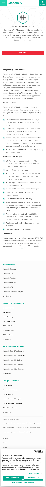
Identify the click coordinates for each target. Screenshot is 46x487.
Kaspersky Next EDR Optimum (13, 360)
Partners (5, 447)
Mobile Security (8, 317)
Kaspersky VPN (8, 287)
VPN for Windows (8, 326)
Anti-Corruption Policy (22, 423)
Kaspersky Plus (8, 273)
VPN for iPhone (8, 335)
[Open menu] (3, 3)
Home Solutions (9, 264)
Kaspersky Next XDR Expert (12, 399)
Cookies (13, 423)
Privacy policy (6, 423)
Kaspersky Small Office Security (13, 351)
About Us (5, 443)
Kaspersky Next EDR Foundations (14, 355)
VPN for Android (8, 330)
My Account (42, 4)
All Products (7, 373)
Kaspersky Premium (9, 278)
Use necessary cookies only (23, 482)
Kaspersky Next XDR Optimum (13, 364)
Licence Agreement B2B (8, 427)
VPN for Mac (7, 339)
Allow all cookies (12, 478)
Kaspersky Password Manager (13, 291)
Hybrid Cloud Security (10, 408)
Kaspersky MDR (8, 394)
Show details (34, 473)
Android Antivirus (8, 308)
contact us (23, 248)
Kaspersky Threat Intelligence (12, 403)
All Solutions (7, 296)
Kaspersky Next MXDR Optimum (13, 369)
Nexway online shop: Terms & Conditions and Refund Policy (17, 432)
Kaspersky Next (8, 385)
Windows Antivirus (9, 321)
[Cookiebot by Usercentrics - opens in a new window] (33, 451)
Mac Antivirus (7, 312)
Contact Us (5, 438)
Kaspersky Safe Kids (9, 282)
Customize (32, 478)
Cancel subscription (35, 427)
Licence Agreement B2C (35, 423)
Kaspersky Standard (9, 269)
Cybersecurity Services (10, 390)
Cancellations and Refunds (22, 427)
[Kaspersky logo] (15, 3)
